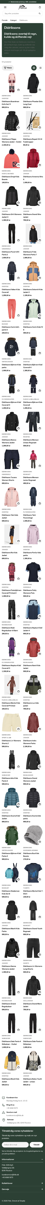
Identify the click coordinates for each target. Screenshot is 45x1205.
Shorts (26, 963)
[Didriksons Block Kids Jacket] (12, 1061)
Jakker (26, 98)
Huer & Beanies (8, 173)
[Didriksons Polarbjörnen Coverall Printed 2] (12, 572)
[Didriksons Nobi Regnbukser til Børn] (12, 610)
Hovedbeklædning (30, 850)
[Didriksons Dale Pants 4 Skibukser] (33, 1023)
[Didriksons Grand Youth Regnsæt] (33, 910)
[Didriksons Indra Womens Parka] (33, 722)
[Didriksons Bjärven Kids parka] (12, 346)
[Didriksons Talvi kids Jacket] (12, 497)
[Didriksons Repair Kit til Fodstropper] (33, 121)
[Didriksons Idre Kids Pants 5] (12, 760)
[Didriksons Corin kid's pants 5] (12, 309)
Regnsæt (26, 474)
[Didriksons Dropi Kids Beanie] (12, 158)
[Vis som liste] (40, 68)
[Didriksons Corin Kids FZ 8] (33, 309)
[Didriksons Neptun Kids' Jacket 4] (33, 610)
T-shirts (26, 888)
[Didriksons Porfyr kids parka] (33, 534)
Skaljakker (28, 1001)
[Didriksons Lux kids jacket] (33, 685)
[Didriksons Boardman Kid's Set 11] (12, 83)
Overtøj (5, 98)
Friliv (9, 1201)
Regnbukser (7, 625)
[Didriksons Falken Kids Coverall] (12, 271)
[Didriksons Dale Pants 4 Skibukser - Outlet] (12, 1023)
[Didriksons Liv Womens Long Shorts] (33, 948)
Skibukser (6, 775)
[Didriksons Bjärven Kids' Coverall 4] (33, 346)
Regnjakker (28, 662)
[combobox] (20, 13)
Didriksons (6, 96)
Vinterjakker (7, 362)
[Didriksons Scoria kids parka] (33, 798)
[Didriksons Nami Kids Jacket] (33, 647)
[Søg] (39, 13)
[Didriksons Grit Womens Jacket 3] (12, 196)
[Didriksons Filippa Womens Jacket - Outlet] (12, 121)
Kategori (13, 20)
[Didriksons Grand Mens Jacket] (33, 985)
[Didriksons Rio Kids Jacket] (12, 534)
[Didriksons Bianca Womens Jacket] (12, 422)
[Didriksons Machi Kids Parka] (12, 910)
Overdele (27, 587)
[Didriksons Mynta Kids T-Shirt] (33, 873)
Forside (5, 20)
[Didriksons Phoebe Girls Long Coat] (33, 83)
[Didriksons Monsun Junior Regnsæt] (33, 459)
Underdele (6, 249)
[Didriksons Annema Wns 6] (33, 158)
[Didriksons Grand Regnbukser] (12, 985)
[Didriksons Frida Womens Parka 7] (33, 234)
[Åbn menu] (5, 7)
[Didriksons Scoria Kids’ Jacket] (12, 798)
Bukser (5, 324)
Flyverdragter (8, 399)
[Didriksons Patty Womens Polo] (33, 572)
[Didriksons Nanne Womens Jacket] (12, 948)
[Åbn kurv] (39, 7)
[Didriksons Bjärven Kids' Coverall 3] (12, 384)
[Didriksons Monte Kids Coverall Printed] (12, 685)
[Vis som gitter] (34, 68)
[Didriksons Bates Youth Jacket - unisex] (33, 1061)
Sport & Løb (6, 737)
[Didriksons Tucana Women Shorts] (12, 459)
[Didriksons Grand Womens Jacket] (33, 760)
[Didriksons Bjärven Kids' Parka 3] (12, 835)
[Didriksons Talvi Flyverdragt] (33, 497)
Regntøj (26, 437)
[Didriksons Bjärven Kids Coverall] (33, 384)
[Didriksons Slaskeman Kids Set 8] (12, 873)
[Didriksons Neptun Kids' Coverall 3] (12, 647)
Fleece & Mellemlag (31, 399)
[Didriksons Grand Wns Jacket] (33, 196)
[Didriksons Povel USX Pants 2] (12, 234)
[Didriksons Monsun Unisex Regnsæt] (33, 422)
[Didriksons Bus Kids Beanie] (33, 835)
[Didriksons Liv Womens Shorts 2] (12, 722)
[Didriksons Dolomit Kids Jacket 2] (33, 271)
